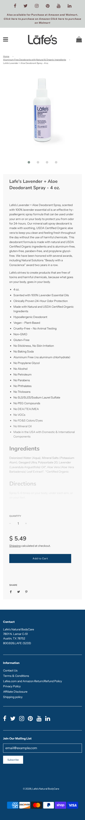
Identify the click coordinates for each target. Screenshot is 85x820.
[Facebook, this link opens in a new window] (15, 6)
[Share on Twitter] (18, 591)
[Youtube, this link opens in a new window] (58, 6)
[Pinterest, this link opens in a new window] (48, 6)
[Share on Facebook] (11, 591)
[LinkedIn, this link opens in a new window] (69, 6)
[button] (28, 162)
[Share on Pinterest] (26, 591)
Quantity (15, 516)
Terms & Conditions (16, 676)
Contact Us (10, 670)
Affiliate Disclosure (15, 691)
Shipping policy (12, 697)
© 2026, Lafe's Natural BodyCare (41, 788)
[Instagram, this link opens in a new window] (37, 6)
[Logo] (42, 39)
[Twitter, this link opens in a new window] (26, 6)
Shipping (15, 546)
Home (6, 56)
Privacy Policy (12, 686)
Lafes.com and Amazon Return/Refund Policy (32, 681)
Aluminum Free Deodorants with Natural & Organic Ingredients (34, 59)
